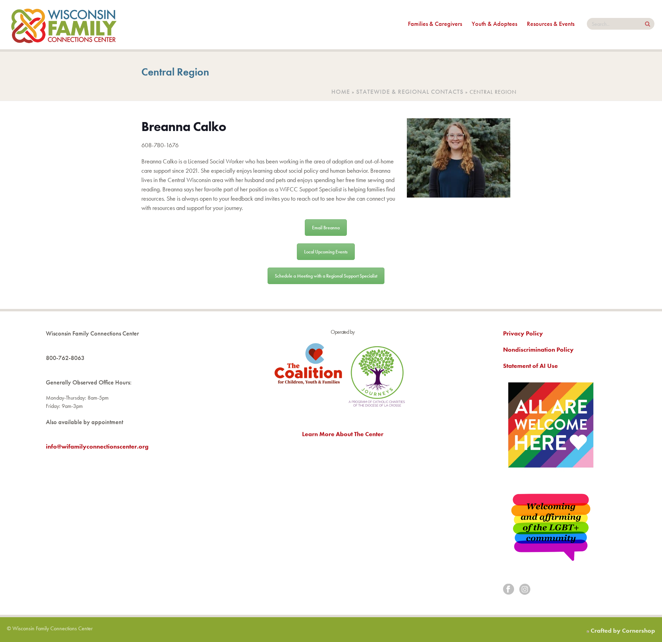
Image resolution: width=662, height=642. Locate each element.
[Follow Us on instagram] (524, 590)
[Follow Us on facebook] (508, 590)
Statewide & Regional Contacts (409, 92)
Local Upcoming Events (326, 252)
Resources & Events (550, 24)
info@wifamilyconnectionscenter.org (97, 446)
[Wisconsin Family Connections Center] (64, 24)
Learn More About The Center (342, 434)
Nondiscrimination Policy (538, 349)
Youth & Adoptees (494, 24)
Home (340, 92)
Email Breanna (326, 227)
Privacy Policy (523, 333)
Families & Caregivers (435, 24)
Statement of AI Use (530, 366)
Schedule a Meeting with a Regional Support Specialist (326, 276)
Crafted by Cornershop (623, 630)
